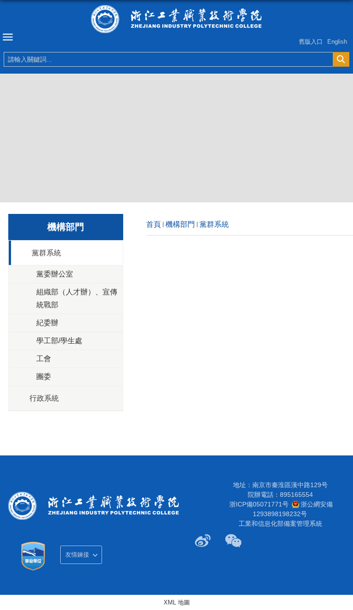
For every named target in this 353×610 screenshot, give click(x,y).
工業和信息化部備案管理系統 (280, 523)
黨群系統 (214, 224)
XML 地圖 (177, 602)
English (337, 41)
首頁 (153, 224)
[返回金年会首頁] (176, 19)
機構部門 (180, 224)
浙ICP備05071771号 (259, 504)
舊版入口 (311, 41)
